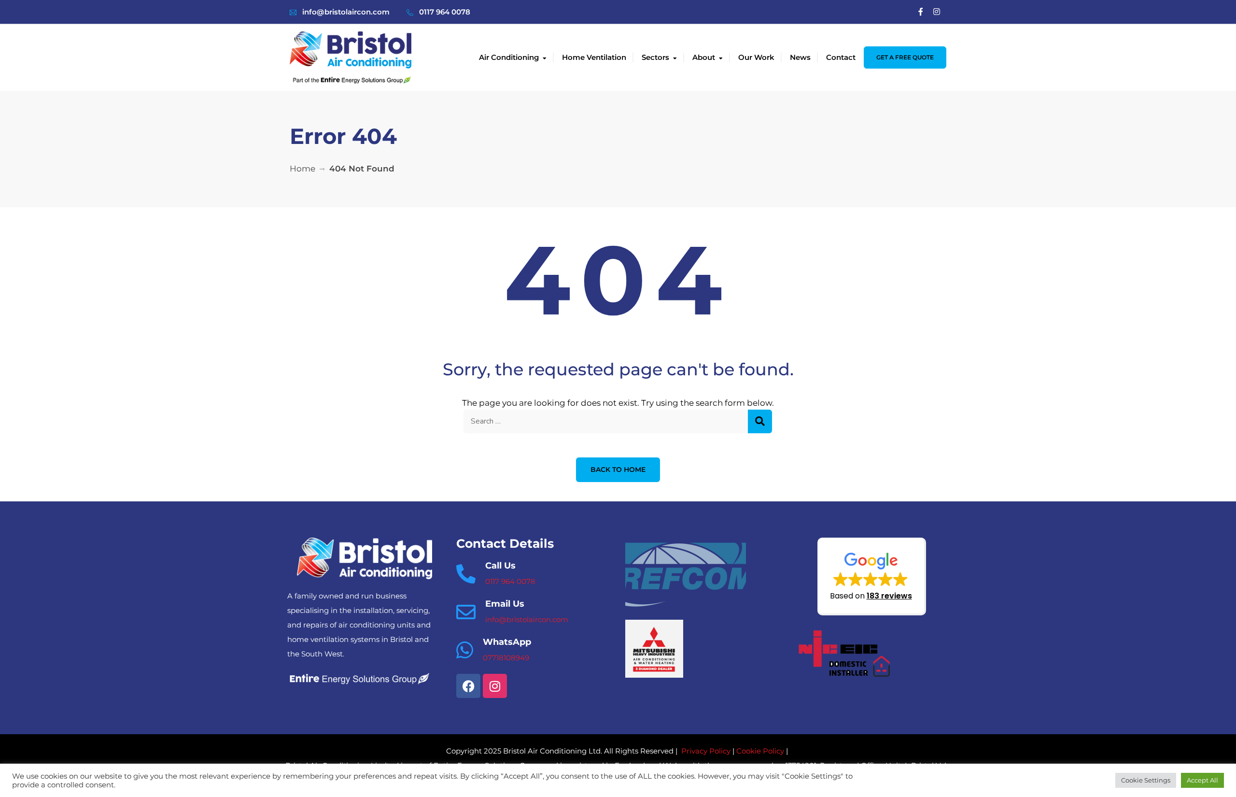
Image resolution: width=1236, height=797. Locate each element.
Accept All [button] (1202, 780)
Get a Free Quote (905, 57)
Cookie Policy (760, 750)
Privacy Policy (705, 750)
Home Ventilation (594, 57)
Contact (841, 57)
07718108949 (506, 657)
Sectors (655, 57)
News (800, 57)
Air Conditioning (509, 57)
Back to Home (618, 469)
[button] (871, 576)
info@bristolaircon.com (346, 11)
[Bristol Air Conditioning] (350, 56)
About (703, 57)
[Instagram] (936, 11)
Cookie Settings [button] (1145, 780)
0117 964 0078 (444, 11)
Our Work (756, 57)
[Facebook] (920, 11)
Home (302, 168)
